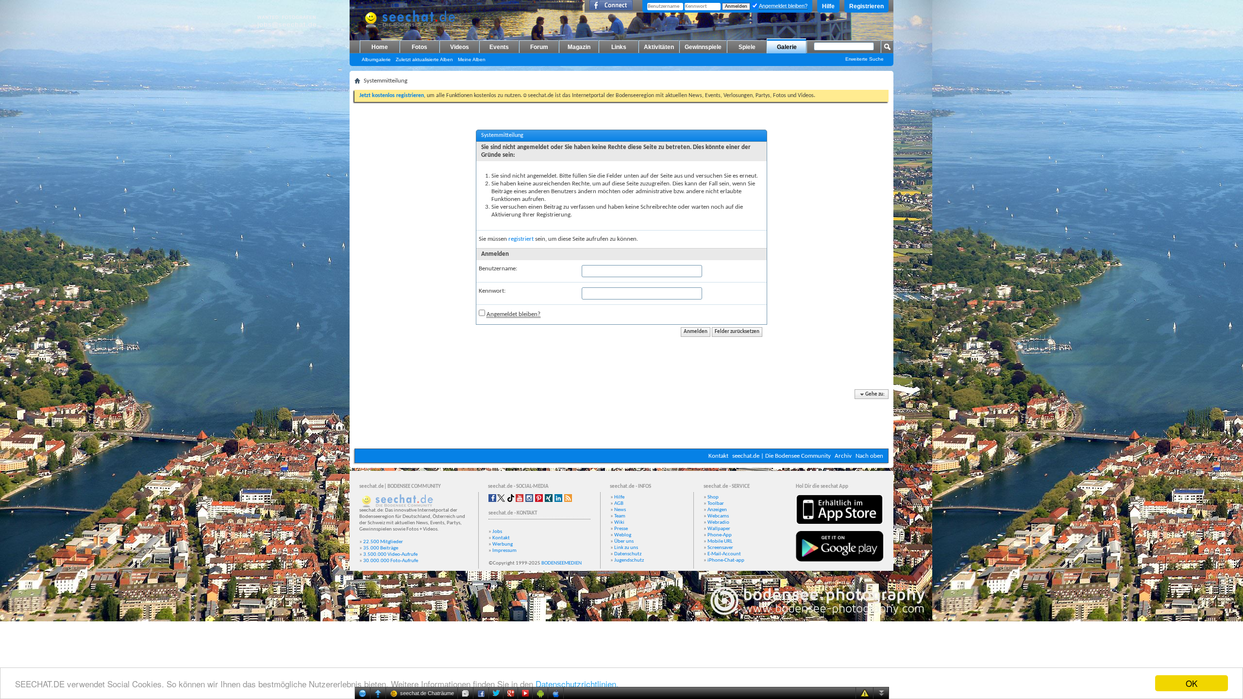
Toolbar (715, 503)
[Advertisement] (621, 419)
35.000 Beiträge (380, 548)
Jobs (497, 531)
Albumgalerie (376, 59)
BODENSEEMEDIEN (561, 563)
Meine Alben (472, 59)
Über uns (624, 541)
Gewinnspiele (703, 47)
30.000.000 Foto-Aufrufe (390, 561)
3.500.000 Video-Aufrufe (390, 554)
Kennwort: (492, 291)
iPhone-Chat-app (725, 560)
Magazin (579, 47)
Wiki (619, 522)
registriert (521, 239)
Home (379, 47)
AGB (618, 503)
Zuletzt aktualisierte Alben (424, 59)
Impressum (504, 550)
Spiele (747, 47)
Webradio (718, 522)
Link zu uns (626, 547)
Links (618, 47)
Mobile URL (720, 541)
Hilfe (828, 6)
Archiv (843, 456)
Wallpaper (718, 529)
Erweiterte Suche (864, 59)
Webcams (718, 516)
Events (499, 47)
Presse (621, 529)
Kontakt (718, 456)
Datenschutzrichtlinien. (577, 684)
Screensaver (720, 547)
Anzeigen (717, 510)
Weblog (622, 535)
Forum (539, 47)
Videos (459, 47)
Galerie (787, 47)
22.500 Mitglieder (383, 542)
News (620, 510)
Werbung (502, 544)
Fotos (419, 47)
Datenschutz (627, 554)
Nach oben (869, 456)
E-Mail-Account (724, 554)
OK (1191, 683)
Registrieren (866, 6)
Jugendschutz (629, 560)
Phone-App (719, 535)
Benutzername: (498, 269)
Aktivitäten (659, 47)
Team (619, 516)
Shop (713, 497)
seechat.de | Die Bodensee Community (781, 456)
